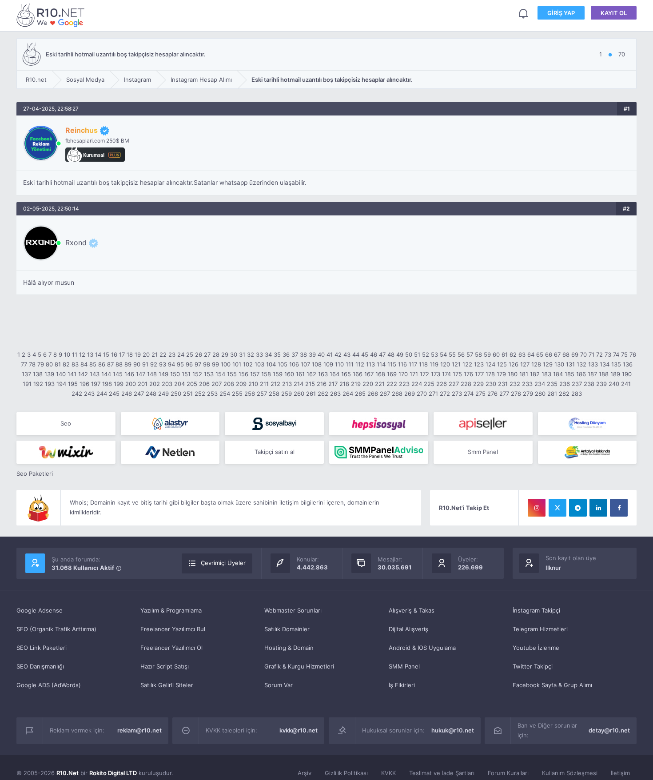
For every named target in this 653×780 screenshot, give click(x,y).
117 (413, 364)
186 (581, 374)
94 (171, 364)
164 (334, 374)
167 (369, 374)
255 (237, 393)
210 (253, 383)
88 (119, 364)
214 (298, 383)
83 (75, 364)
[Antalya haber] (587, 452)
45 (364, 354)
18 (130, 354)
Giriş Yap (561, 12)
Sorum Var (278, 684)
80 (49, 364)
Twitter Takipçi (533, 666)
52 (425, 354)
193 (50, 383)
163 (323, 374)
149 (163, 374)
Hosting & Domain (289, 647)
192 (38, 383)
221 (380, 383)
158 (266, 374)
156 (243, 374)
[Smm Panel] (274, 423)
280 (540, 393)
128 (536, 364)
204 (179, 383)
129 (548, 364)
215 (310, 383)
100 (226, 364)
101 (236, 364)
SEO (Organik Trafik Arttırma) (56, 629)
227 (454, 383)
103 (259, 364)
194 (61, 383)
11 (74, 354)
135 (616, 364)
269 (409, 393)
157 (254, 374)
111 (350, 364)
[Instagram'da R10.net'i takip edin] (536, 508)
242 (77, 393)
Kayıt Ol (614, 12)
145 (118, 374)
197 (95, 383)
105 (282, 364)
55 (452, 354)
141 (72, 374)
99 (215, 364)
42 (338, 354)
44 (355, 354)
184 (558, 374)
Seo (65, 423)
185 (569, 374)
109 (328, 364)
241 (626, 383)
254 (224, 393)
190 (627, 374)
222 (391, 383)
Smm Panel (483, 451)
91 (145, 364)
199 (118, 383)
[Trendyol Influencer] (65, 452)
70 (583, 354)
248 (151, 393)
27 (207, 354)
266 (372, 393)
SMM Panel (404, 666)
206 (204, 383)
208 (228, 383)
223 (404, 383)
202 (154, 383)
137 (26, 374)
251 (188, 393)
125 (502, 364)
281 (552, 393)
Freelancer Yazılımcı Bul (172, 629)
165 (346, 374)
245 (114, 393)
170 (403, 374)
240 (614, 383)
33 (259, 354)
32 (250, 354)
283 (576, 393)
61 (505, 354)
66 (548, 354)
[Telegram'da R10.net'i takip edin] (578, 508)
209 (241, 383)
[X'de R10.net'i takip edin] (557, 508)
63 (522, 354)
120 (445, 364)
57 (469, 354)
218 (344, 383)
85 (92, 364)
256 (249, 393)
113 (370, 364)
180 (513, 374)
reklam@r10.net (139, 730)
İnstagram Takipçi (536, 610)
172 (424, 374)
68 (565, 354)
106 (294, 364)
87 (110, 364)
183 (546, 374)
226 (441, 383)
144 (106, 374)
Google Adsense (39, 610)
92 (153, 364)
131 (570, 364)
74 (616, 354)
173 (435, 374)
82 (66, 364)
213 (287, 383)
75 (624, 354)
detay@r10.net (609, 730)
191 (27, 383)
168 (380, 374)
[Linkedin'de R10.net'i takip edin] (598, 508)
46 (373, 354)
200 (130, 383)
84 (84, 364)
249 (163, 393)
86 (101, 364)
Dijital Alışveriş (408, 629)
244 (101, 393)
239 (601, 383)
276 (492, 393)
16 (114, 354)
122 (467, 364)
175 (457, 374)
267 (385, 393)
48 (390, 354)
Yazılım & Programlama (171, 610)
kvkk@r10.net (298, 730)
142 (83, 374)
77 (24, 364)
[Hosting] (170, 423)
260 (299, 393)
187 (592, 374)
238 (589, 383)
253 (212, 393)
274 (469, 393)
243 (89, 393)
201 (142, 383)
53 (434, 354)
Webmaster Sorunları (293, 610)
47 (382, 354)
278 (516, 393)
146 (129, 374)
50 (408, 354)
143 (95, 374)
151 (186, 374)
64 (530, 354)
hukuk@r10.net (452, 730)
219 (356, 383)
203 (167, 383)
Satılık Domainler (287, 629)
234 (539, 383)
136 (628, 364)
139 (49, 374)
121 (456, 364)
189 (615, 374)
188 (604, 374)
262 (323, 393)
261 (311, 393)
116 (402, 364)
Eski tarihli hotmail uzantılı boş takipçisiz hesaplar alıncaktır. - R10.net (52, 15)
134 (604, 364)
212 (275, 383)
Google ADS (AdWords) (48, 684)
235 (552, 383)
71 (591, 354)
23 (171, 354)
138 (38, 374)
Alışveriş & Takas (411, 610)
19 (138, 354)
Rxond (76, 242)
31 (242, 354)
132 (581, 364)
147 (140, 374)
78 (32, 364)
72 (599, 354)
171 (414, 374)
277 (504, 393)
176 (468, 374)
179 (501, 374)
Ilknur (553, 567)
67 (557, 354)
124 (490, 364)
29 (224, 354)
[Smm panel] (378, 452)
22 (163, 354)
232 (515, 383)
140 (61, 374)
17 (122, 354)
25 (189, 354)
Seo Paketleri (34, 473)
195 (73, 383)
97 (198, 364)
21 (154, 354)
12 (82, 354)
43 (346, 354)
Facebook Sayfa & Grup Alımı (552, 684)
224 (416, 383)
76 (632, 354)
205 (192, 383)
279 (528, 393)
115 (391, 364)
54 (443, 354)
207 (216, 383)
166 (357, 374)
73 (608, 354)
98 (206, 364)
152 (197, 374)
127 (525, 364)
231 (503, 383)
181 (523, 374)
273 (457, 393)
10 (67, 354)
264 (347, 393)
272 (445, 393)
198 (107, 383)
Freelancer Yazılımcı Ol (171, 647)
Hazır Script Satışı (164, 666)
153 (209, 374)
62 (513, 354)
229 (478, 383)
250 (176, 393)
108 (317, 364)
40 (321, 354)
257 (262, 393)
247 (139, 393)
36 (286, 354)
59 (487, 354)
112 (359, 364)
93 (162, 364)
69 (574, 354)
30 (233, 354)
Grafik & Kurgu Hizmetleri (299, 666)
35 (277, 354)
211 (264, 383)
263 (335, 393)
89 (127, 364)
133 (593, 364)
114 (381, 364)
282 (564, 393)
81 (58, 364)
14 (98, 354)
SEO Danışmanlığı (40, 666)
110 (339, 364)
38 (303, 354)
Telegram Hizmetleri (540, 629)
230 (491, 383)
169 (392, 374)
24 (180, 354)
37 (294, 354)
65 (539, 354)
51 (417, 354)
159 (278, 374)
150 (175, 374)
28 (215, 354)
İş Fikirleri (402, 684)
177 (479, 374)
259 (286, 393)
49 (399, 354)
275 (480, 393)
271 (433, 393)
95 (180, 364)
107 (305, 364)
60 (496, 354)
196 (84, 383)
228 (466, 383)
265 (360, 393)
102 (248, 364)
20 (146, 354)
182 (535, 374)
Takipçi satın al (275, 451)
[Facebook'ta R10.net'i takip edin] (619, 508)
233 (527, 383)
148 (152, 374)
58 (478, 354)
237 (577, 383)
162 (311, 374)
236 (564, 383)
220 (367, 383)
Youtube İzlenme (536, 647)
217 (333, 383)
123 (479, 364)
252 (200, 393)
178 (490, 374)
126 (513, 364)
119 (434, 364)
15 (106, 354)
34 (268, 354)
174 (446, 374)
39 (312, 354)
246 (126, 393)
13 (90, 354)
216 (321, 383)
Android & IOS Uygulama (422, 647)
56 (461, 354)
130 (559, 364)
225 (429, 383)
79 (40, 364)
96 (189, 364)
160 (289, 374)
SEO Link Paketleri (41, 647)
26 (198, 354)
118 (423, 364)
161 (300, 374)
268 (397, 393)
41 (329, 354)
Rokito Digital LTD (113, 772)
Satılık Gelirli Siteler (166, 684)
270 (422, 393)
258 (274, 393)
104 (271, 364)
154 (220, 374)
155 (232, 374)
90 (136, 364)
